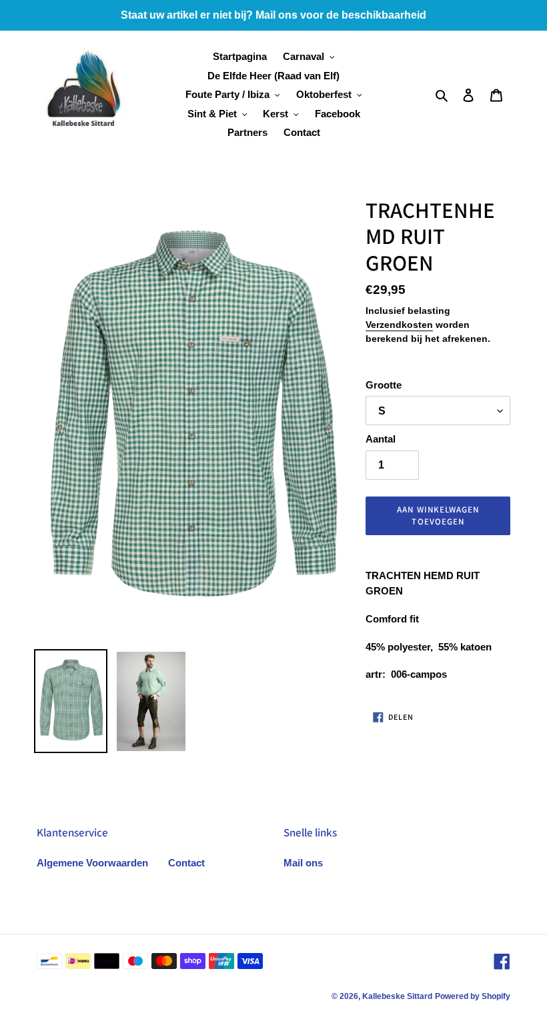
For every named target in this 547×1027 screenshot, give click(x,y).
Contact (186, 862)
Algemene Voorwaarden (92, 862)
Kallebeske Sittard (397, 996)
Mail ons (303, 862)
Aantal (381, 439)
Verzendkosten (399, 324)
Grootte (384, 385)
